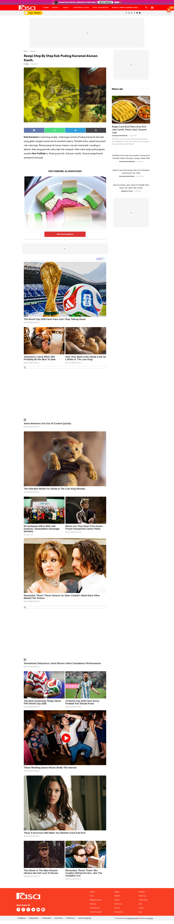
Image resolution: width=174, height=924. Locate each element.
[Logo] (27, 7)
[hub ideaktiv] (152, 6)
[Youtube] (137, 13)
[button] (146, 7)
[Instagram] (129, 13)
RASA (26, 51)
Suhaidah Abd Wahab (119, 135)
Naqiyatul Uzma (127, 191)
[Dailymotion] (139, 13)
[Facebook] (126, 13)
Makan (33, 51)
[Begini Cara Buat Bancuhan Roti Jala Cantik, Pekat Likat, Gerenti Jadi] (131, 110)
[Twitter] (131, 13)
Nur (27, 64)
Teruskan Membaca (65, 234)
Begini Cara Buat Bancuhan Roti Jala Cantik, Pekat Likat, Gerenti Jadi (129, 129)
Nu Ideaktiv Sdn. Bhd (132, 918)
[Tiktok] (134, 13)
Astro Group (150, 918)
